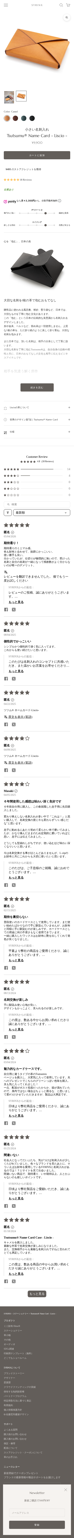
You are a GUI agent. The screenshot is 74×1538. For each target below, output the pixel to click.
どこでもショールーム (15, 1358)
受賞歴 (7, 1382)
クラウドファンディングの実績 (20, 1387)
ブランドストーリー (14, 1373)
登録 (37, 1524)
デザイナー (9, 1378)
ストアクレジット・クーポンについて (23, 1452)
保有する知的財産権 (14, 1391)
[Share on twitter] (13, 609)
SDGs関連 (9, 1349)
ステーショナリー (20, 1314)
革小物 (7, 1335)
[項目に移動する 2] (21, 96)
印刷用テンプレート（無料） (18, 1353)
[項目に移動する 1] (9, 97)
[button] (12, 179)
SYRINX (7, 1314)
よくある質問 (10, 1430)
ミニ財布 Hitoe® (12, 1326)
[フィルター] (8, 512)
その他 (7, 1340)
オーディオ (9, 1344)
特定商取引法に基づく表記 (17, 1401)
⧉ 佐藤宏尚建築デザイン (16, 1414)
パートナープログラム (15, 1396)
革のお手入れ (10, 1457)
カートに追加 (37, 155)
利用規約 (8, 1405)
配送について (10, 1448)
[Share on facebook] (6, 609)
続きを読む (37, 387)
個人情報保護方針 (13, 1410)
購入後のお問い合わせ (15, 1439)
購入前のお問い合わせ (15, 1434)
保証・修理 (9, 1443)
